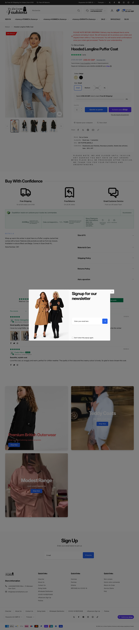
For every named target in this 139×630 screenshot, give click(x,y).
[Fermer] (112, 292)
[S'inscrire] (105, 321)
